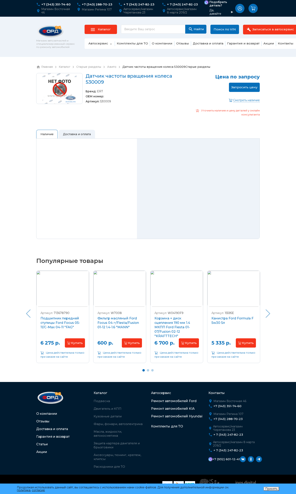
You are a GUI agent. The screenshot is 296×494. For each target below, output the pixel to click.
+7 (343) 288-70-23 (97, 4)
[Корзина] (253, 8)
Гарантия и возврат (53, 436)
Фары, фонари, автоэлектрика (118, 424)
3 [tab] (152, 370)
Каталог (100, 393)
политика (23, 490)
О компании (46, 414)
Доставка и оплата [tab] (77, 134)
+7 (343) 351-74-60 (56, 4)
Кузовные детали (108, 416)
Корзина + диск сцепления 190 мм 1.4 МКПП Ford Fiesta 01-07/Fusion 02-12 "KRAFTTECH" (172, 327)
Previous (28, 314)
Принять (271, 489)
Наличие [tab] (47, 134)
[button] (239, 8)
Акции (41, 452)
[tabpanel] (62, 320)
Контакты (216, 393)
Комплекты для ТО (167, 426)
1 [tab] (143, 370)
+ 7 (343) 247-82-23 (138, 4)
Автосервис (161, 393)
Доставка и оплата (52, 429)
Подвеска (102, 401)
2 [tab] (148, 370)
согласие (38, 490)
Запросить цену (244, 87)
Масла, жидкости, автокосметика (108, 433)
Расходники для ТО (109, 466)
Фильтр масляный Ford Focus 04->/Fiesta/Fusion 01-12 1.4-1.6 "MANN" (118, 322)
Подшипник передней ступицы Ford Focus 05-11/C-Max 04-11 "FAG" (60, 322)
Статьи (42, 444)
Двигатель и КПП (107, 409)
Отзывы (43, 421)
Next (268, 314)
